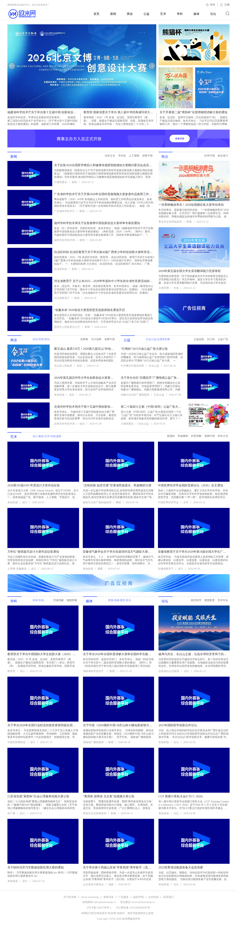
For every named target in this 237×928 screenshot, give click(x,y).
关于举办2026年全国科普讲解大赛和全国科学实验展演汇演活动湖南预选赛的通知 (118, 654)
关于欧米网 (69, 897)
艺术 (163, 13)
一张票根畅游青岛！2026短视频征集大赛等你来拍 (191, 204)
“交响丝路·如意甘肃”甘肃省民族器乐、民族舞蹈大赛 (117, 485)
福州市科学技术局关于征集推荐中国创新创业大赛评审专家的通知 (97, 223)
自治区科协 (60, 269)
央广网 (11, 813)
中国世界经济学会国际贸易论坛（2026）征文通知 (190, 485)
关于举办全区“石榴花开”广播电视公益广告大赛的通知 (151, 377)
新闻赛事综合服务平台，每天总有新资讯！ (28, 5)
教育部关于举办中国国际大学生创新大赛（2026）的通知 (42, 654)
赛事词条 (108, 897)
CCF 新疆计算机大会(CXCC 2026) (180, 796)
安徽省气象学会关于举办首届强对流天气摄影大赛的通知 (118, 551)
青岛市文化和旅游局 (170, 221)
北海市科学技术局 (64, 423)
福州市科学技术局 (64, 240)
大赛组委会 (60, 182)
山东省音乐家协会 (93, 884)
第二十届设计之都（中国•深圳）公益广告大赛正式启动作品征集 (151, 406)
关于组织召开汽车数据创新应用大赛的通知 (35, 867)
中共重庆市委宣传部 (132, 365)
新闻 (113, 13)
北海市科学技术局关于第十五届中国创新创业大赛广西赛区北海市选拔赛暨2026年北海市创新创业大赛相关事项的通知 (85, 406)
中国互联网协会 (16, 742)
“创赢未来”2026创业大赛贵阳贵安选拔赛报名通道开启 (89, 309)
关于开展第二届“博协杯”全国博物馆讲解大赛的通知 (193, 112)
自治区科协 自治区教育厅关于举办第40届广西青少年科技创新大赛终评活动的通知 (103, 252)
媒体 (196, 13)
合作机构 (153, 897)
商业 (130, 13)
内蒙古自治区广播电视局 (135, 394)
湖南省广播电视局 (93, 742)
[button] (12, 66)
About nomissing (90, 897)
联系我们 (168, 897)
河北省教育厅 (62, 298)
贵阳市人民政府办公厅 (67, 327)
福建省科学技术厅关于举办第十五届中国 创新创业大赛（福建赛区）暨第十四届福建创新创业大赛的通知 (42, 112)
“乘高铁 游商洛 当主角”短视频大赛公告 (108, 796)
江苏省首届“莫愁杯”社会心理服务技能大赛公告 (38, 796)
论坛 (213, 13)
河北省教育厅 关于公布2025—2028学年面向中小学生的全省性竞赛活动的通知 (103, 281)
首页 (96, 13)
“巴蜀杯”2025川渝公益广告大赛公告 (144, 348)
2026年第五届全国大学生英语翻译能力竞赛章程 (189, 271)
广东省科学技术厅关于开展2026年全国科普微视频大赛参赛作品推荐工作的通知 (103, 194)
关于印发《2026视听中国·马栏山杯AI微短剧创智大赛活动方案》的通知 (118, 725)
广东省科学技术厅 (64, 211)
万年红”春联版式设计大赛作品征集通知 (33, 551)
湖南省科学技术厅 (94, 671)
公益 (146, 13)
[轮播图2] (81, 66)
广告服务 (123, 897)
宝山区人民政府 (63, 365)
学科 (180, 13)
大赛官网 (163, 288)
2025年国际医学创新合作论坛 (177, 725)
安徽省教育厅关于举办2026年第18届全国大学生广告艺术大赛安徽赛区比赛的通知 (193, 551)
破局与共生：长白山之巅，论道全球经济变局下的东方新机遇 (193, 654)
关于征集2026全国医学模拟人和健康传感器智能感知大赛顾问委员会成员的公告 (103, 165)
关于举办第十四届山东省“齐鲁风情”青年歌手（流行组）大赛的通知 (118, 867)
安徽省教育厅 (165, 568)
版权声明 (138, 897)
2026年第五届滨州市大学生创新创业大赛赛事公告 (85, 377)
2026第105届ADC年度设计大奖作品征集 (33, 485)
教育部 (11, 671)
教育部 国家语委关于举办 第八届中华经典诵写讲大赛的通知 (118, 112)
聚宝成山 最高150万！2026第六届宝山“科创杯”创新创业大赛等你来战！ (85, 348)
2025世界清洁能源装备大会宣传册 (180, 867)
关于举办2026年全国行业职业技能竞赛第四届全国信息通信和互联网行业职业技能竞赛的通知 (42, 725)
